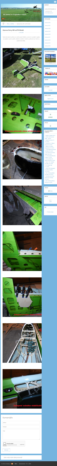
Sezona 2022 (47, 22)
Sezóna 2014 (47, 46)
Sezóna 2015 (47, 43)
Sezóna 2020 (47, 28)
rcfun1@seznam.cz (49, 12)
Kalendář (50, 90)
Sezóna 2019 (47, 31)
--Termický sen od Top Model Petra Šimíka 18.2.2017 (49, 177)
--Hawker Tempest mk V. (50, 135)
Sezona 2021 (47, 25)
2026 (50, 201)
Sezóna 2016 (47, 40)
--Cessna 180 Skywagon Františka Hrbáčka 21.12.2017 (50, 170)
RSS (16, 463)
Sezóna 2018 (47, 34)
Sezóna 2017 (47, 37)
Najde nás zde (50, 98)
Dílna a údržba (10, 24)
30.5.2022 (50, 62)
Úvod (3, 23)
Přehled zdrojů (50, 212)
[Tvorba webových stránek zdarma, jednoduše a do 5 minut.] (12, 464)
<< (46, 200)
